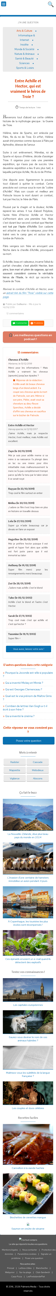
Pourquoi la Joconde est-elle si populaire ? (28, 674)
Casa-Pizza (16, 1276)
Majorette (14, 770)
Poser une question (34, 1258)
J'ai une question (28, 22)
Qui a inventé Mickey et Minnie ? (24, 682)
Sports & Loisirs (25, 67)
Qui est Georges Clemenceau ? (23, 689)
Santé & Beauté (24, 58)
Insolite (24, 44)
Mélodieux (37, 770)
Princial (10, 1268)
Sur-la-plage (25, 1272)
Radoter (14, 762)
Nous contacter (29, 1249)
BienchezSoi (42, 1268)
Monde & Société (24, 49)
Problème (38, 323)
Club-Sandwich (43, 1272)
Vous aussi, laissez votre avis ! (28, 649)
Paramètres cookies (27, 1254)
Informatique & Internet (26, 38)
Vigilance (15, 778)
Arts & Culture (24, 30)
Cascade (38, 762)
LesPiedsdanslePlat (36, 1276)
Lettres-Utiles (25, 1268)
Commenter (21, 323)
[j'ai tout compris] (28, 7)
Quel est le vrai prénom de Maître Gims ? (27, 697)
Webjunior (10, 1272)
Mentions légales (10, 1249)
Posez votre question (28, 741)
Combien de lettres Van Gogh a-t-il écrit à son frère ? (25, 707)
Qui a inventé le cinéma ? (19, 716)
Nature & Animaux (24, 54)
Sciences (24, 63)
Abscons (37, 778)
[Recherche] (51, 4)
